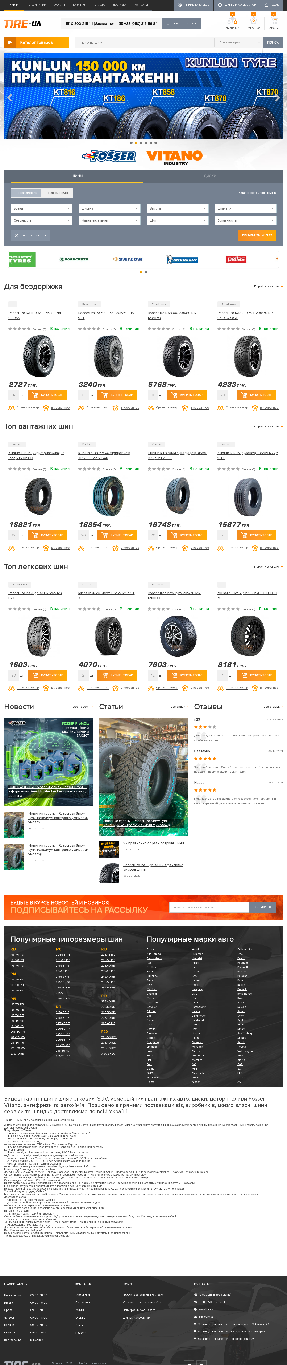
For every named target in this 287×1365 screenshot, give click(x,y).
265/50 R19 (108, 1012)
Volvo (240, 1055)
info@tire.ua (206, 1317)
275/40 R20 (109, 1042)
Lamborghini (199, 1007)
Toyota (241, 1046)
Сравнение (232, 23)
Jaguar (196, 980)
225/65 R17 (63, 1039)
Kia (194, 998)
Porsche (242, 976)
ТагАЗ (241, 1077)
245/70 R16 (63, 993)
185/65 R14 (17, 990)
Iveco (195, 971)
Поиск (273, 42)
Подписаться (262, 907)
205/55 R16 (63, 954)
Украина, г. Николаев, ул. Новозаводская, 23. (226, 1339)
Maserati (197, 1042)
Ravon (241, 985)
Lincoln (196, 1033)
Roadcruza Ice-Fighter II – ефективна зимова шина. (153, 867)
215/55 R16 (62, 965)
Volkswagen (245, 1051)
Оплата (99, 5)
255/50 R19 (108, 1007)
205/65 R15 (18, 1037)
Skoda (241, 1024)
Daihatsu (152, 1024)
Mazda (196, 1051)
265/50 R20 (109, 1037)
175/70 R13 (17, 965)
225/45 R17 (63, 1023)
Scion (240, 1015)
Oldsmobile (244, 949)
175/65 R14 (17, 979)
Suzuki (241, 1042)
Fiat (149, 1060)
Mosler (196, 1077)
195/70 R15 (17, 1026)
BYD (149, 985)
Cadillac (152, 989)
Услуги (59, 5)
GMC (150, 1073)
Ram (240, 980)
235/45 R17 (63, 1045)
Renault (242, 989)
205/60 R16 (63, 960)
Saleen (241, 1007)
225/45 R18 (108, 954)
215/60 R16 (62, 971)
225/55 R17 (63, 1034)
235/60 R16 (63, 987)
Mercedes (198, 1055)
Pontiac (241, 971)
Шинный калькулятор (136, 1317)
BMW (150, 971)
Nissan (196, 1082)
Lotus (195, 1038)
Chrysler (152, 1007)
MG (194, 1064)
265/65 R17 (63, 1056)
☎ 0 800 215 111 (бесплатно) (89, 23)
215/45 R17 (62, 1012)
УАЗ (239, 1082)
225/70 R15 (18, 1048)
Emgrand (152, 1046)
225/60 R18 (108, 965)
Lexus (195, 1024)
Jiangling (197, 989)
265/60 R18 (108, 987)
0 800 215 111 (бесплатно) (212, 1294)
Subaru (241, 1038)
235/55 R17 (63, 1050)
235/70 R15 (18, 1053)
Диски (210, 176)
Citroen (151, 1011)
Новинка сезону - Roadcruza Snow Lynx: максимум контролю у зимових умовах (58, 818)
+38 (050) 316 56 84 (209, 1302)
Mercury (197, 1060)
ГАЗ (239, 1073)
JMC (194, 993)
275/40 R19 (108, 1018)
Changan (152, 993)
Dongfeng (153, 1042)
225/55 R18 (108, 960)
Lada (195, 1002)
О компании (37, 5)
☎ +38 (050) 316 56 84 (138, 23)
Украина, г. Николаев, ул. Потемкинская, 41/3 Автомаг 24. (234, 1324)
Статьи (79, 1325)
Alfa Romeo (154, 954)
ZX (239, 1069)
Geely (150, 1069)
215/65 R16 (62, 976)
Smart (241, 1029)
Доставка (119, 5)
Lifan (194, 1029)
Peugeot (242, 962)
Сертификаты (84, 1302)
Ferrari (150, 1055)
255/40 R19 (108, 1001)
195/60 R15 (17, 1015)
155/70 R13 (17, 954)
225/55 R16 (63, 982)
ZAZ (240, 1064)
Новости (80, 1332)
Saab (240, 1002)
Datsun (151, 1029)
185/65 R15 (17, 1004)
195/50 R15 (17, 1010)
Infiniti (195, 962)
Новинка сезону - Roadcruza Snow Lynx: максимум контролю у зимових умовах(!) (58, 850)
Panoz (241, 958)
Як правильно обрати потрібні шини (153, 843)
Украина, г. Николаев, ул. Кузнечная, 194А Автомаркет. (232, 1331)
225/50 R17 (63, 1029)
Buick (150, 980)
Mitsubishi (198, 1073)
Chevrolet (153, 1002)
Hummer (197, 954)
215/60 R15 (17, 1042)
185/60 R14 (17, 985)
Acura (150, 949)
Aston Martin (154, 958)
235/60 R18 (108, 971)
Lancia (196, 1011)
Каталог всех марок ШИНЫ (257, 193)
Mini (194, 1069)
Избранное (253, 23)
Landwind (198, 1020)
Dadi (149, 1015)
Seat (240, 1020)
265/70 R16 (63, 998)
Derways (152, 1033)
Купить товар (52, 395)
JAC (194, 976)
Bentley (151, 967)
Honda (196, 949)
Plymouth (243, 967)
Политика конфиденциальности (143, 1295)
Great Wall (153, 1077)
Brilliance (152, 976)
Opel (240, 954)
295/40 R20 (109, 1048)
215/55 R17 (62, 1018)
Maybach (197, 1046)
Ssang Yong (244, 1033)
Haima (150, 1082)
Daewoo (152, 1020)
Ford (149, 1064)
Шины (77, 176)
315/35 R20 (108, 1053)
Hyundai (197, 958)
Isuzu (195, 967)
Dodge (151, 1038)
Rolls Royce (244, 993)
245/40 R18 (108, 976)
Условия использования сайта (142, 1302)
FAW (149, 1051)
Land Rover (199, 1015)
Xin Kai (241, 1060)
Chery (150, 998)
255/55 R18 (108, 982)
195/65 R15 (17, 1021)
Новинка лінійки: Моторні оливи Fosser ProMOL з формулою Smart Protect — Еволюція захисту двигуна (47, 791)
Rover (241, 998)
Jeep (195, 985)
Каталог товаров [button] (36, 42)
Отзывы (80, 1317)
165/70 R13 (17, 960)
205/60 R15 (18, 1031)
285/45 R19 (108, 1023)
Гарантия (79, 5)
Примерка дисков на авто (139, 1310)
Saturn (241, 1011)
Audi (149, 962)
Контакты (141, 5)
